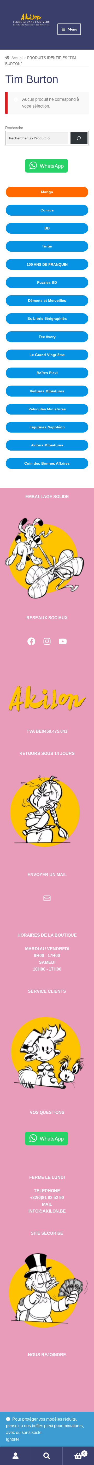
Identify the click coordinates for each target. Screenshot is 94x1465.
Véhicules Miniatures (47, 409)
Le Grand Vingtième (47, 355)
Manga (47, 192)
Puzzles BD (47, 282)
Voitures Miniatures (47, 391)
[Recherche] (78, 138)
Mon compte (15, 1456)
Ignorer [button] (12, 1439)
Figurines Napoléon (47, 427)
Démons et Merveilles (47, 300)
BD (47, 228)
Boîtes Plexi (47, 373)
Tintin (47, 246)
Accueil (17, 58)
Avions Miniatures (47, 445)
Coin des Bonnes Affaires (47, 463)
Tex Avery (47, 337)
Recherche (14, 128)
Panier (74, 1451)
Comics (47, 210)
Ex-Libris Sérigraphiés (47, 318)
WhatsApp (52, 165)
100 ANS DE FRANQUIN (47, 264)
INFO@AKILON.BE (47, 1211)
